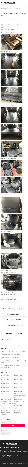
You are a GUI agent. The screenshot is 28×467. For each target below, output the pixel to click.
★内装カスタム (10, 339)
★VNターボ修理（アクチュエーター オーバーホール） (20, 395)
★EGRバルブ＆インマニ (19, 391)
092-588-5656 (14, 314)
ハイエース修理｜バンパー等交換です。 (10, 357)
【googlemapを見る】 (5, 456)
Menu (26, 2)
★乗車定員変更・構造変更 (7, 408)
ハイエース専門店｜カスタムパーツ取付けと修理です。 (13, 351)
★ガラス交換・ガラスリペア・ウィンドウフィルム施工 (7, 403)
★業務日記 (3, 414)
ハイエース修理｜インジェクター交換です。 (11, 354)
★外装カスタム (17, 410)
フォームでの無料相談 (14, 320)
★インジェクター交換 (6, 399)
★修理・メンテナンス (19, 408)
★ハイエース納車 (18, 405)
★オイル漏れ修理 (18, 399)
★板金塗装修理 (17, 412)
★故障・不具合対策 (5, 412)
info (17, 19)
